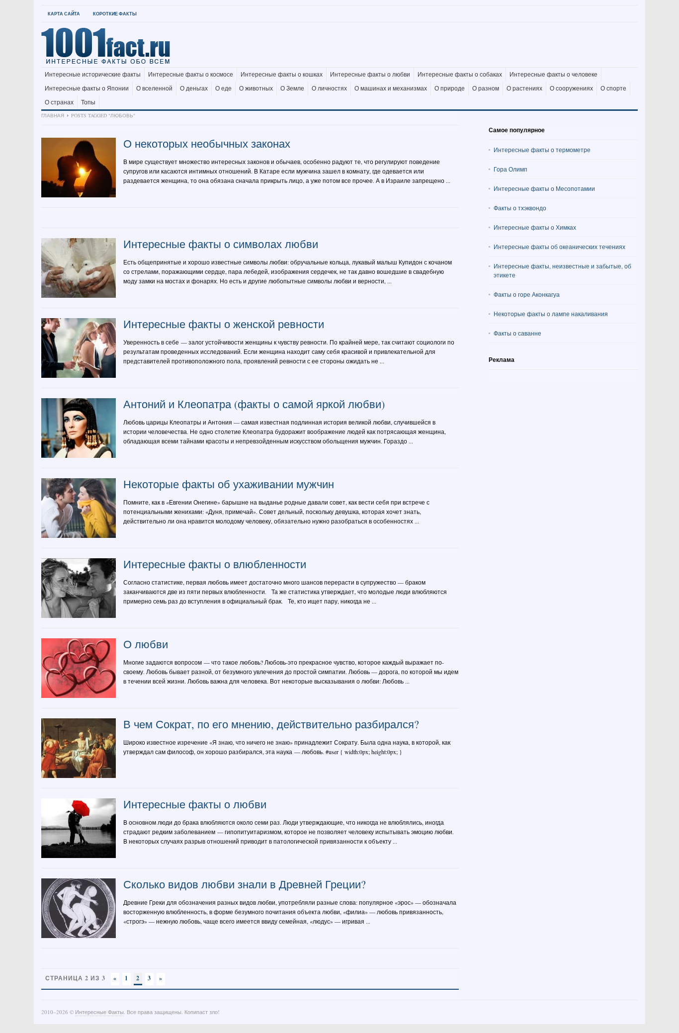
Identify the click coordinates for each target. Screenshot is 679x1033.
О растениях (524, 88)
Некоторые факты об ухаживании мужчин (228, 484)
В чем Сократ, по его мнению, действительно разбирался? (271, 724)
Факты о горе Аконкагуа (527, 294)
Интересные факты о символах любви (220, 244)
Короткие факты (115, 13)
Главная (52, 115)
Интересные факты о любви (370, 74)
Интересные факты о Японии (87, 88)
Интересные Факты (99, 1012)
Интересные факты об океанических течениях (559, 247)
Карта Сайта (64, 13)
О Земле (292, 88)
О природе (449, 88)
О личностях (329, 88)
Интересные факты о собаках (460, 74)
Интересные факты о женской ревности (223, 324)
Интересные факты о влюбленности (214, 564)
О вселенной (154, 88)
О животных (256, 88)
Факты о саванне (517, 333)
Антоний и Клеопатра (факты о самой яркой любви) (254, 404)
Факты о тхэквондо (520, 208)
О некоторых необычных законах (206, 143)
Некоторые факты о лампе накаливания (551, 314)
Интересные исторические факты (93, 74)
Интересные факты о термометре (542, 150)
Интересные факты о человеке (553, 74)
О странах (59, 102)
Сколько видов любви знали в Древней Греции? (244, 884)
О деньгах (194, 88)
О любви (145, 644)
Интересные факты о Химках (535, 227)
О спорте (613, 88)
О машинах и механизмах (390, 88)
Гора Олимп (510, 169)
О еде (223, 88)
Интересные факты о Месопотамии (544, 188)
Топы (88, 102)
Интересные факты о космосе (190, 74)
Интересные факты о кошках (282, 74)
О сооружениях (571, 88)
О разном (485, 88)
